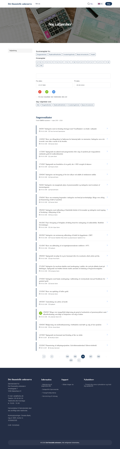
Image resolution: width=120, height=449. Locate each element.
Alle (41, 65)
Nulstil (93, 54)
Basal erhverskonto (83, 54)
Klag (108, 4)
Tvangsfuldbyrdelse (49, 393)
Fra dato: (39, 81)
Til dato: (77, 81)
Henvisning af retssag (49, 396)
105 (75, 356)
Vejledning (13, 50)
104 (67, 356)
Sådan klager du (68, 384)
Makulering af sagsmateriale (46, 385)
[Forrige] (44, 356)
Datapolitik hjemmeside (50, 389)
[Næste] (79, 360)
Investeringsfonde (69, 54)
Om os (38, 4)
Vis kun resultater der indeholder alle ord (52, 97)
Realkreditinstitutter (55, 54)
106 (83, 356)
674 (71, 360)
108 (98, 356)
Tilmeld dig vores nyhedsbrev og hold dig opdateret (97, 385)
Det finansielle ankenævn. (54, 442)
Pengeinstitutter (42, 54)
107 (91, 356)
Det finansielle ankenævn (20, 3)
